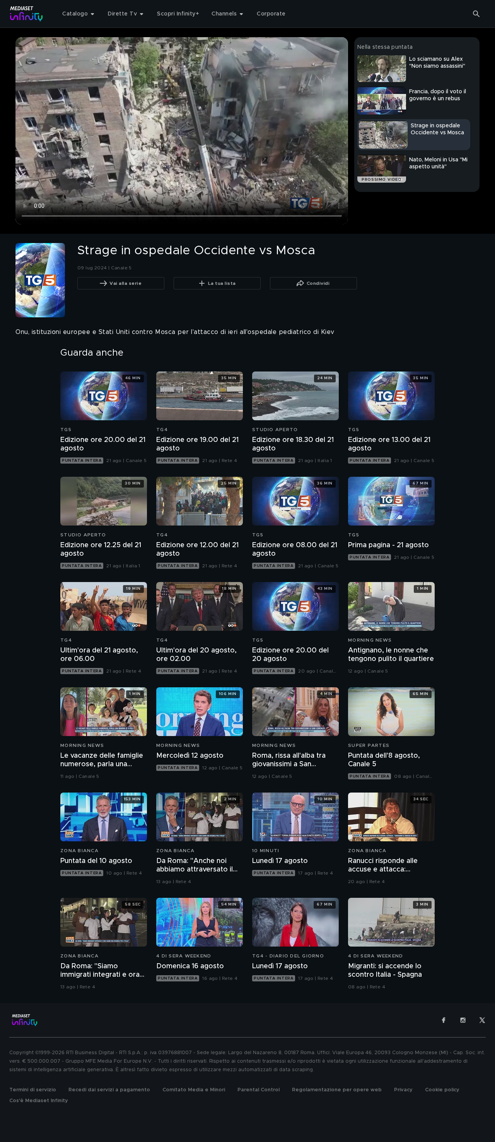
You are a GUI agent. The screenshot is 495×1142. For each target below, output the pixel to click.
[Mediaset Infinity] (26, 14)
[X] (482, 1020)
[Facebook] (443, 1020)
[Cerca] (476, 14)
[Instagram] (462, 1020)
